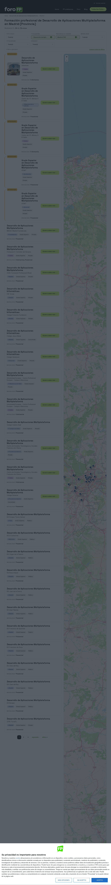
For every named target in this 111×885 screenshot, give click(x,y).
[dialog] (55, 864)
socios (18, 858)
